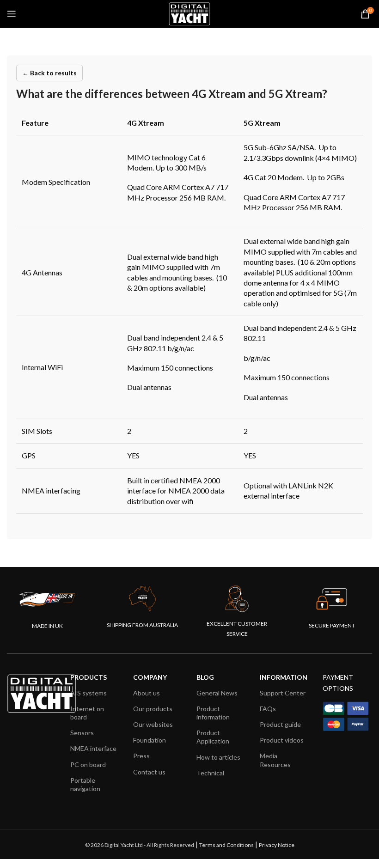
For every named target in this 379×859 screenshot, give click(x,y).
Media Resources (275, 760)
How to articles (218, 757)
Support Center (283, 693)
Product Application (212, 737)
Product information (213, 713)
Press (141, 756)
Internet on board (87, 713)
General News (217, 693)
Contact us (149, 772)
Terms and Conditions (226, 844)
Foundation (149, 740)
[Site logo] (189, 13)
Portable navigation (85, 784)
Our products (152, 709)
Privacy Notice (276, 844)
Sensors (82, 733)
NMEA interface (93, 748)
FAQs (268, 709)
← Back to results (49, 73)
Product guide (280, 724)
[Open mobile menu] (11, 14)
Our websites (153, 724)
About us (146, 693)
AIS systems (88, 693)
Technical (210, 773)
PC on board (88, 764)
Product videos (282, 740)
